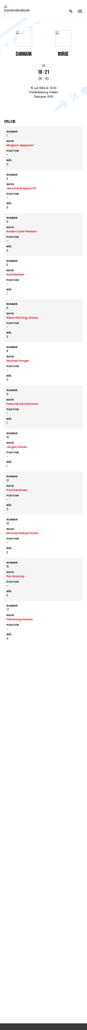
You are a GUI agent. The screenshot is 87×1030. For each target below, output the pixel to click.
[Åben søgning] (71, 11)
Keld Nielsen (15, 275)
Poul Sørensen (17, 490)
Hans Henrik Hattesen (22, 404)
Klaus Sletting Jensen (22, 318)
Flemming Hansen (19, 619)
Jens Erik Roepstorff (21, 188)
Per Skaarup (15, 576)
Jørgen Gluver (16, 447)
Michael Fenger (17, 361)
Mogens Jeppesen (20, 145)
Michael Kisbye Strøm (22, 533)
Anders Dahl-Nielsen (21, 231)
